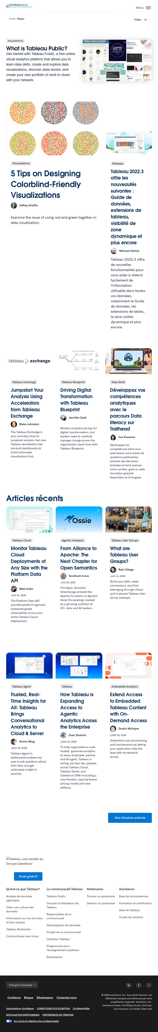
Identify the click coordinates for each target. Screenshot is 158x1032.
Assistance (126, 889)
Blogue (20, 18)
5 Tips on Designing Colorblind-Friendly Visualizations (46, 184)
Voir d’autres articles (130, 818)
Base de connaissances (133, 896)
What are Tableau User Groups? (124, 554)
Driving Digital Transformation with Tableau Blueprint (76, 400)
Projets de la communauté (64, 932)
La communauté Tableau (65, 889)
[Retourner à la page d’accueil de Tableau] (19, 7)
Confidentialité (81, 1008)
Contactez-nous (66, 997)
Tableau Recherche (18, 929)
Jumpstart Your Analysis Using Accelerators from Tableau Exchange (27, 403)
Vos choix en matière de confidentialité (36, 1021)
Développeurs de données (63, 925)
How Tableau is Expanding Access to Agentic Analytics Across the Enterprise (78, 711)
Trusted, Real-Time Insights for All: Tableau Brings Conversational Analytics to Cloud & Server (28, 714)
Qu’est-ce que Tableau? (23, 889)
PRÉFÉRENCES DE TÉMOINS (58, 1014)
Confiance (14, 997)
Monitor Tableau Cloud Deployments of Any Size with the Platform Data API (29, 564)
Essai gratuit (28, 876)
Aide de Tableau (129, 910)
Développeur (45, 997)
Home (12, 18)
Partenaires (95, 889)
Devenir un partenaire (101, 903)
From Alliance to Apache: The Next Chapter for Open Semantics (78, 558)
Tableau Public (56, 896)
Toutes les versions (131, 917)
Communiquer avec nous (22, 936)
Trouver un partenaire (101, 896)
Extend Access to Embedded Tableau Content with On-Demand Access (128, 707)
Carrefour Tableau (58, 939)
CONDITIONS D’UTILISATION (53, 1008)
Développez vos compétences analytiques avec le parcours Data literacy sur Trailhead (127, 409)
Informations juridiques (20, 1008)
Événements (54, 957)
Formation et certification (135, 903)
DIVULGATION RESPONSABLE (23, 1014)
